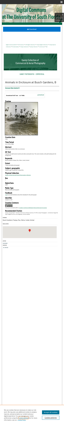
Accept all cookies (51, 412)
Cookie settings (23, 418)
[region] (32, 415)
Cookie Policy (22, 420)
